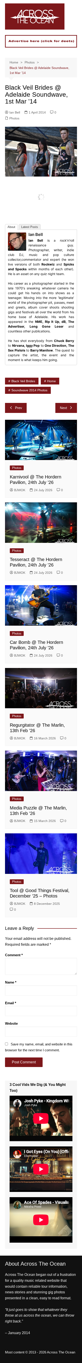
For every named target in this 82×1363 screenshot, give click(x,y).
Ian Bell (14, 112)
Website (11, 1023)
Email (10, 1003)
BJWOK (19, 490)
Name (10, 982)
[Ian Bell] (17, 241)
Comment (14, 955)
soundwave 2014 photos (29, 390)
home (51, 381)
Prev (18, 408)
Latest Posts (29, 227)
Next (63, 408)
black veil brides (23, 381)
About (11, 227)
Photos (14, 118)
